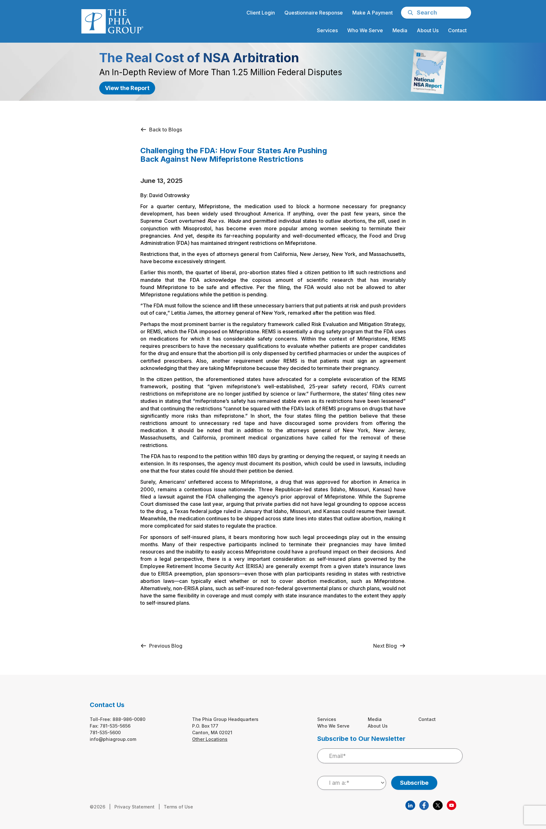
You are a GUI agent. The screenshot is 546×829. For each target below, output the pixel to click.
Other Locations (210, 739)
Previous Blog (164, 646)
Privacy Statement (134, 806)
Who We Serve (333, 726)
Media (375, 719)
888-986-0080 (128, 719)
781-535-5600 (105, 732)
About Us (378, 726)
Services (326, 719)
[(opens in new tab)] (410, 805)
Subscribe (414, 782)
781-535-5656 (115, 726)
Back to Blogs (164, 129)
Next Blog (386, 646)
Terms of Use (178, 806)
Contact (427, 719)
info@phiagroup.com (113, 739)
